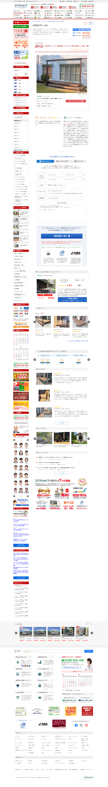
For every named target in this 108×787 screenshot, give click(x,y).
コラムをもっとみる (21, 577)
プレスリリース (18, 291)
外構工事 (79, 18)
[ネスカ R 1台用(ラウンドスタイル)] (82, 634)
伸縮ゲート (39, 11)
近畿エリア (16, 138)
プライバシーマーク (23, 725)
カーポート (18, 11)
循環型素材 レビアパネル (20, 585)
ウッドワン (23, 315)
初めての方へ (18, 769)
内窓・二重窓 (18, 18)
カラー (86, 130)
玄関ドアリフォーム (28, 18)
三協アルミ (58, 760)
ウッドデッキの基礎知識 (20, 155)
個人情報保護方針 (18, 282)
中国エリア (16, 144)
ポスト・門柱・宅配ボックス (69, 13)
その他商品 (69, 18)
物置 (16, 242)
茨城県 (53, 21)
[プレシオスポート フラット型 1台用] (54, 634)
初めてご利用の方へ (19, 253)
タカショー (84, 760)
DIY (43, 752)
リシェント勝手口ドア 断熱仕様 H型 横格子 (21, 604)
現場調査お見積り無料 (54, 7)
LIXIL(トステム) (19, 760)
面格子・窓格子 (59, 15)
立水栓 (59, 13)
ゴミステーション (90, 15)
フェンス (17, 236)
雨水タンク (31, 750)
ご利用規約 (17, 279)
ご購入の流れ (62, 1)
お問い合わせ (91, 1)
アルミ (21, 89)
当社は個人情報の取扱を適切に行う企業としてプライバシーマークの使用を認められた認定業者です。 (62, 260)
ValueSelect (71, 763)
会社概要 (16, 288)
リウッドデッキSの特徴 (20, 161)
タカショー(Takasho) (23, 310)
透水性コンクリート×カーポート (49, 18)
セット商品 (59, 18)
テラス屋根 (69, 11)
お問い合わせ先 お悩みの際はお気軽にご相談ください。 (77, 694)
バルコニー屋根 (90, 11)
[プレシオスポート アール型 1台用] (25, 634)
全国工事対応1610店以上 (45, 7)
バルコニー (28, 15)
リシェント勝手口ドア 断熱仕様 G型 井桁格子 (21, 608)
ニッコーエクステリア (60, 763)
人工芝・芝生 (58, 752)
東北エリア (16, 126)
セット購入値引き (21, 396)
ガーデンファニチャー (74, 747)
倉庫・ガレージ (85, 742)
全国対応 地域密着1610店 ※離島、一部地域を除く (21, 55)
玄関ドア (71, 750)
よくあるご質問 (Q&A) (20, 271)
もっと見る (61, 423)
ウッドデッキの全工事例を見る (18, 116)
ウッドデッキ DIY (19, 181)
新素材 (21, 92)
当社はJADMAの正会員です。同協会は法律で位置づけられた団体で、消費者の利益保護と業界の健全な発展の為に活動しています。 (75, 260)
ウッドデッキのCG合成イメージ (18, 174)
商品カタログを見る (75, 101)
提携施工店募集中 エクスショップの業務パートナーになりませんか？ (87, 711)
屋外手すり (49, 13)
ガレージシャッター (59, 11)
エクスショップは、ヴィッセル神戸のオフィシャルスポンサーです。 (59, 724)
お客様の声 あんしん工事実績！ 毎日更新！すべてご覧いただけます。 (21, 34)
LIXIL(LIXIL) (44, 760)
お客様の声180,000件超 (73, 7)
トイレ (70, 752)
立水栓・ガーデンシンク (61, 738)
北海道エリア (17, 123)
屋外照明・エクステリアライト (21, 751)
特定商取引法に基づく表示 (61, 769)
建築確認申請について (20, 294)
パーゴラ (39, 15)
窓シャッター (49, 15)
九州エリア (16, 147)
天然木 (21, 83)
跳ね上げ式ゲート (49, 11)
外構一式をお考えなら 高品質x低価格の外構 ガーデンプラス (20, 711)
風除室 (69, 15)
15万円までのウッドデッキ (21, 102)
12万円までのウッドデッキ (21, 100)
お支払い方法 (69, 1)
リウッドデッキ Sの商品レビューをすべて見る (78, 340)
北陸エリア (16, 135)
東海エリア (16, 132)
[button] (28, 440)
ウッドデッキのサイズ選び (21, 189)
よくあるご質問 (84, 1)
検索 (26, 74)
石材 (83, 747)
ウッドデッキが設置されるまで (21, 164)
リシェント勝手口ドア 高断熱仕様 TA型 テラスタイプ (21, 612)
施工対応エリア (18, 259)
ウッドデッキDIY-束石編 (21, 191)
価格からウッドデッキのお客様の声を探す (21, 196)
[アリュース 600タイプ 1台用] (68, 634)
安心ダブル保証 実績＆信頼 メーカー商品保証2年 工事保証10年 (21, 44)
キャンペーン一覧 (40, 769)
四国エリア (16, 141)
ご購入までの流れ (18, 256)
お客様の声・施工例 (28, 769)
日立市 (57, 21)
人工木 (21, 80)
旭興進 (23, 312)
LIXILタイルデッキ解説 (21, 193)
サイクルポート (28, 11)
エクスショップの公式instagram (86, 725)
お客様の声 (17, 273)
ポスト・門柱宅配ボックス (85, 739)
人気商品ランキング (19, 171)
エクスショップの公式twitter (81, 725)
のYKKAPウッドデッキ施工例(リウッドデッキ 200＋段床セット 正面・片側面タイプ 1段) (61, 46)
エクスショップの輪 (21, 405)
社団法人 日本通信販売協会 (43, 724)
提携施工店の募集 (18, 285)
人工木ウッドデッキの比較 (21, 186)
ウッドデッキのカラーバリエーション (20, 158)
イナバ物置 (18, 763)
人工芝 (39, 18)
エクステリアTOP (36, 21)
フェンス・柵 (28, 13)
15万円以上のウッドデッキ (21, 105)
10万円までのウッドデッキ (21, 97)
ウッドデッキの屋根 (20, 184)
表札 (79, 13)
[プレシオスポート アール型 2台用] (40, 634)
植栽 (43, 747)
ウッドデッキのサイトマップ (18, 204)
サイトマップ (17, 300)
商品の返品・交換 (18, 265)
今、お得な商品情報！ (21, 377)
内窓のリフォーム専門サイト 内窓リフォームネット (54, 711)
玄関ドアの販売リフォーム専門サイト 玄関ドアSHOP (37, 711)
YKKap (23, 307)
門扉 (39, 13)
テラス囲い (79, 11)
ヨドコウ (31, 763)
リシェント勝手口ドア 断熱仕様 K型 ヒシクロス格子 (21, 596)
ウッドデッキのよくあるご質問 (18, 168)
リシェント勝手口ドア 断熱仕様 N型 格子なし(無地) (21, 588)
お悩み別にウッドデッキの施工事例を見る (21, 200)
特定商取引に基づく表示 (20, 276)
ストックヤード (79, 15)
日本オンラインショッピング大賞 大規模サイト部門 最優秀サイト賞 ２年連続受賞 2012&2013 (70, 711)
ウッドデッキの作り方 (20, 179)
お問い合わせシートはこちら (86, 701)
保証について (76, 1)
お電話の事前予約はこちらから (71, 667)
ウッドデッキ (18, 13)
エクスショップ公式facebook (76, 725)
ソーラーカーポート (46, 750)
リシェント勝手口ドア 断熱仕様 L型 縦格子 (21, 592)
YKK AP (30, 760)
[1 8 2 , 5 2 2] (21, 35)
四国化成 (71, 760)
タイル (21, 86)
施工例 (49, 21)
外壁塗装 (58, 750)
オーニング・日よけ (90, 13)
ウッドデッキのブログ (20, 177)
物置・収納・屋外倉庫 (18, 15)
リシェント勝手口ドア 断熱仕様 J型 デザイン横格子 (21, 600)
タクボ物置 (44, 763)
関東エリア (16, 129)
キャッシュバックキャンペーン (21, 386)
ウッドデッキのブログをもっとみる (21, 545)
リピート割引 (49, 769)
